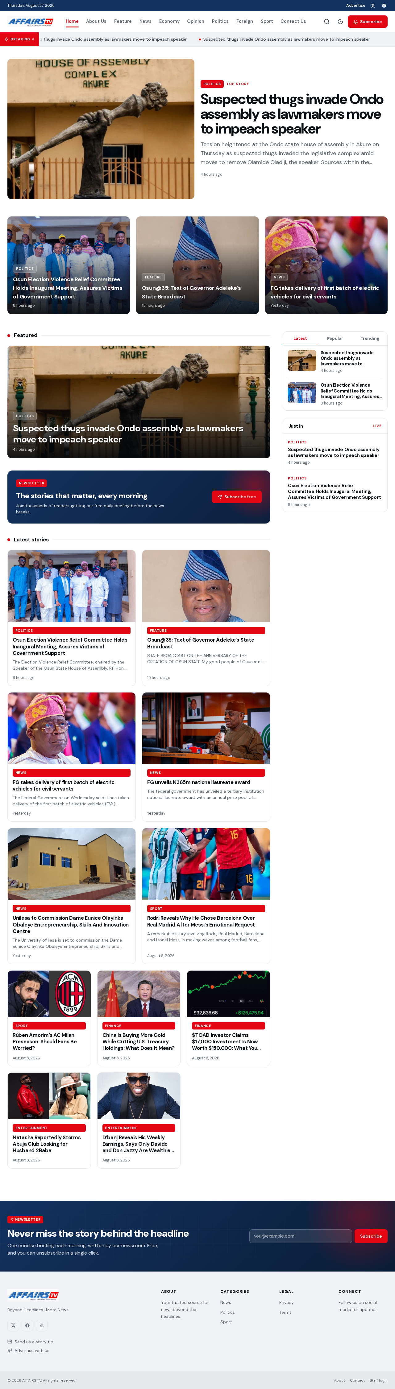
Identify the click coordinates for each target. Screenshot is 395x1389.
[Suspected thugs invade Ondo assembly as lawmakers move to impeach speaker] (100, 129)
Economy (169, 21)
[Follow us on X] (372, 5)
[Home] (30, 21)
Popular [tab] (335, 338)
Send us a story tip (34, 1342)
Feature (123, 21)
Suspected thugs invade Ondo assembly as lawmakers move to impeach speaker (94, 39)
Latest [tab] (300, 338)
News (145, 21)
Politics (220, 21)
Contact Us (293, 21)
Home (72, 21)
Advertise (355, 5)
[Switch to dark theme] (340, 21)
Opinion (195, 21)
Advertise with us (32, 1350)
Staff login (379, 1380)
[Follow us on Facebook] (384, 5)
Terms (285, 1312)
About (339, 1380)
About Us (96, 21)
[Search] (327, 21)
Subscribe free (240, 496)
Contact (357, 1380)
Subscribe (371, 21)
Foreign (244, 21)
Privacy (286, 1302)
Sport (267, 21)
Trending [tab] (369, 338)
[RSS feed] (42, 1325)
